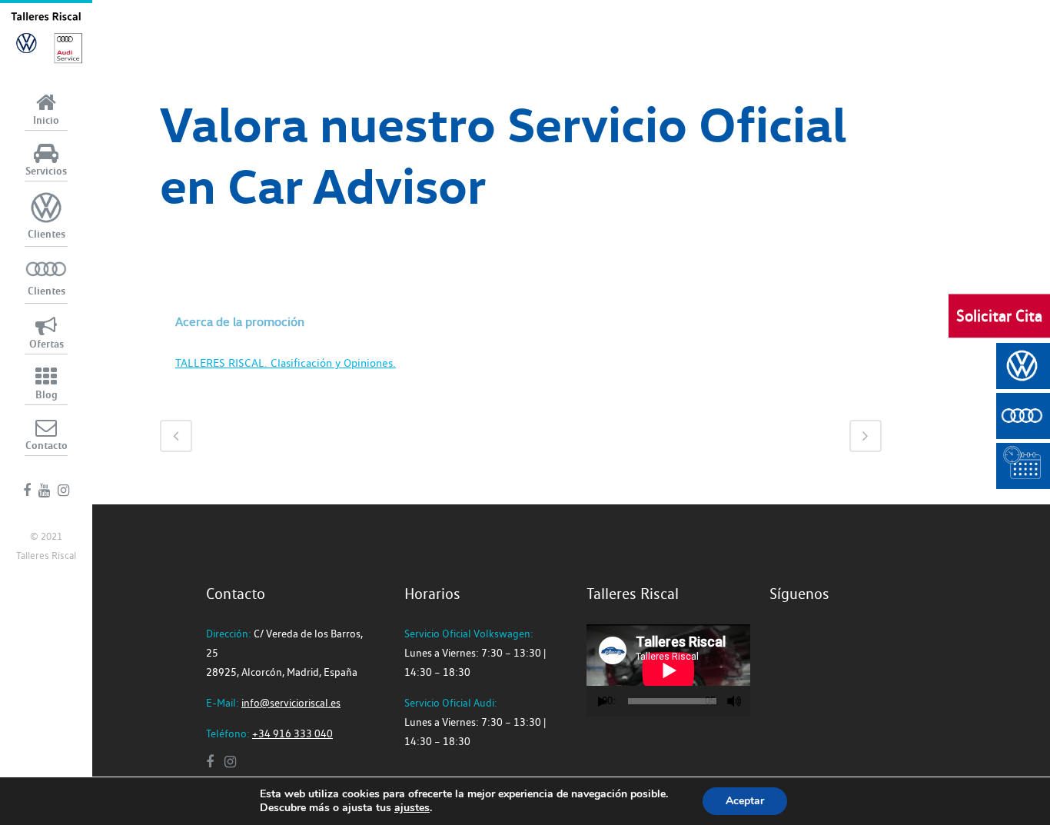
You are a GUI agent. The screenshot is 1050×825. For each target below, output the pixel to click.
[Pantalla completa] (750, 702)
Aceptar (745, 800)
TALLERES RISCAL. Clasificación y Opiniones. (285, 363)
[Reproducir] (602, 702)
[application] (668, 670)
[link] (412, 807)
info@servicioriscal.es (291, 703)
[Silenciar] (734, 701)
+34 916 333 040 (292, 733)
